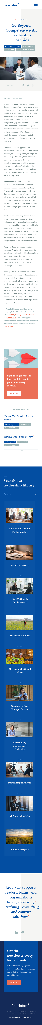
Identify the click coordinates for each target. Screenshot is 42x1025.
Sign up (14, 982)
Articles (22, 20)
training (12, 907)
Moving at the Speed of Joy (18, 436)
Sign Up (14, 393)
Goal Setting (28, 46)
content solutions (22, 914)
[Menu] (36, 5)
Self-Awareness (11, 428)
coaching (27, 902)
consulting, (31, 907)
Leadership (9, 49)
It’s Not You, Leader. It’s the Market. (18, 418)
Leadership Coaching (25, 49)
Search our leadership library (19, 483)
